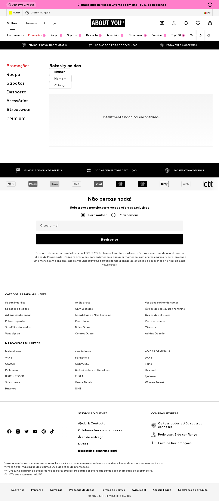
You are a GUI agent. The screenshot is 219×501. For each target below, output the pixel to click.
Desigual (150, 370)
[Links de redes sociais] (9, 431)
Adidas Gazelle (155, 333)
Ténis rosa (151, 327)
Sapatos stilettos (17, 308)
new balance (83, 351)
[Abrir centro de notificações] (186, 23)
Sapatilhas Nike (15, 302)
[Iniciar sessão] (174, 23)
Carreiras (56, 489)
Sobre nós (17, 489)
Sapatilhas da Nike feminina (93, 315)
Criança (50, 23)
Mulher (12, 23)
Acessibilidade (162, 489)
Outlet (16, 12)
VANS (8, 357)
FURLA (79, 376)
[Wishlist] (198, 23)
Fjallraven (151, 376)
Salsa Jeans (13, 382)
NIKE (78, 388)
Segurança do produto (193, 489)
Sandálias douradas (18, 327)
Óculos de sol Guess (157, 315)
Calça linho (82, 321)
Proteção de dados (81, 489)
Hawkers (10, 388)
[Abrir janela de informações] (210, 4)
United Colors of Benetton (92, 370)
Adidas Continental (18, 315)
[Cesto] (210, 23)
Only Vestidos (84, 308)
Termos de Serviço (113, 489)
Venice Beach (83, 382)
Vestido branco (155, 321)
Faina (148, 363)
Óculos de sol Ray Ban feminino (165, 308)
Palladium (11, 370)
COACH (10, 363)
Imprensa (37, 489)
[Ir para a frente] (200, 35)
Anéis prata (82, 302)
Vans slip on (12, 333)
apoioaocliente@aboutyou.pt (81, 260)
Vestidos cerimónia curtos (162, 302)
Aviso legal (139, 489)
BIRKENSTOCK (14, 376)
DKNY (148, 357)
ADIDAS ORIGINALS (157, 351)
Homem (31, 23)
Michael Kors (13, 351)
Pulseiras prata (15, 321)
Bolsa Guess (83, 327)
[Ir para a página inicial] (28, 415)
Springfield (82, 357)
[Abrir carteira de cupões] (162, 23)
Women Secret (154, 382)
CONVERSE (82, 363)
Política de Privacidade (47, 256)
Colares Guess (84, 333)
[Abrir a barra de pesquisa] (207, 36)
